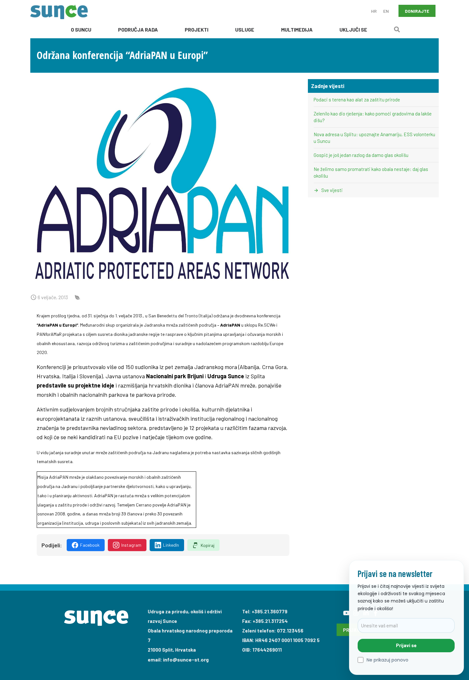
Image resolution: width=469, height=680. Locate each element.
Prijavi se (406, 645)
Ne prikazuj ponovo (387, 660)
